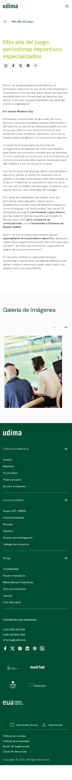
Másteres (8, 466)
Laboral (7, 595)
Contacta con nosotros (19, 620)
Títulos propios (12, 479)
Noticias (8, 524)
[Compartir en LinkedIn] (28, 66)
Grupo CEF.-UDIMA (14, 511)
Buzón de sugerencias (16, 746)
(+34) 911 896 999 (14, 634)
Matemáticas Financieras (18, 582)
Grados (7, 459)
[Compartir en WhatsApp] (6, 66)
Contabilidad (11, 569)
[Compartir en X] (21, 66)
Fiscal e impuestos (14, 575)
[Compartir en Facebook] (13, 66)
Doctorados (10, 473)
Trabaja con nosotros (16, 544)
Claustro (8, 531)
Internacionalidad (13, 517)
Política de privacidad (16, 741)
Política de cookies (14, 736)
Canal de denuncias (15, 751)
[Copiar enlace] (35, 66)
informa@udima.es (14, 640)
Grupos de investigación (17, 537)
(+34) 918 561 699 (14, 629)
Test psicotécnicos (14, 589)
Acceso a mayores (14, 486)
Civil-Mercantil (11, 602)
